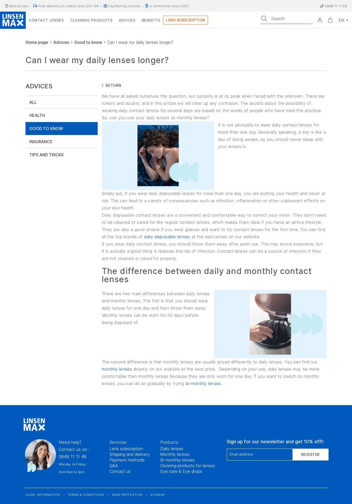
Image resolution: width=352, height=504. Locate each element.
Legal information (43, 495)
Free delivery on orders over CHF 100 (68, 6)
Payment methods (127, 460)
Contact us (120, 471)
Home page (37, 42)
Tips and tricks (46, 154)
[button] (320, 20)
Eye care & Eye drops (181, 471)
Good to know (88, 42)
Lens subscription (126, 448)
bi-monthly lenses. (204, 383)
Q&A (114, 465)
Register (310, 454)
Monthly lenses (174, 454)
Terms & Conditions (86, 495)
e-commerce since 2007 (169, 6)
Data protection (127, 495)
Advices (61, 42)
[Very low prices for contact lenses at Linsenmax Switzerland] (6, 5)
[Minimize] (330, 20)
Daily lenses (171, 448)
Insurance (41, 141)
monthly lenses (117, 369)
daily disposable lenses (167, 236)
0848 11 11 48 (73, 456)
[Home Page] (13, 20)
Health (37, 115)
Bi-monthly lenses (177, 460)
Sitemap (157, 495)
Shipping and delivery (130, 454)
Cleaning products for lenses (187, 465)
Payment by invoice (124, 6)
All (33, 102)
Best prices (19, 6)
